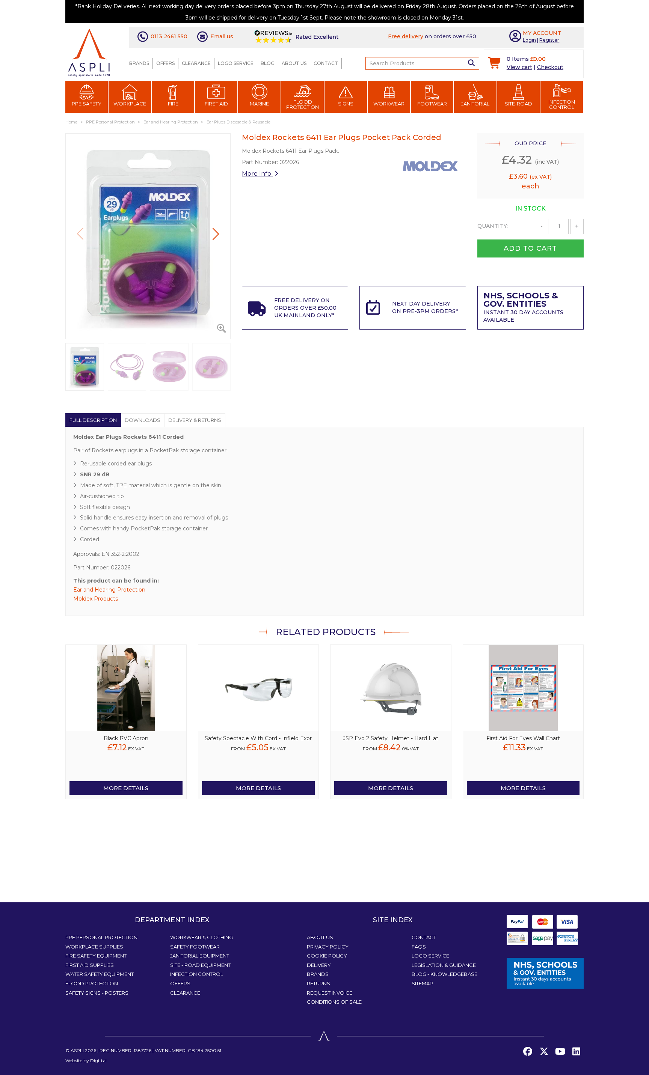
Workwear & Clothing (201, 937)
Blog (268, 63)
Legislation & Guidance (444, 965)
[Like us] (527, 1051)
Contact (326, 63)
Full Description (93, 420)
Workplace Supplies (94, 947)
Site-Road (518, 104)
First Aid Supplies (89, 965)
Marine (259, 104)
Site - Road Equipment (200, 965)
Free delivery (405, 36)
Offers (165, 63)
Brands (139, 63)
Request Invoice (329, 993)
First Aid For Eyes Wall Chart (523, 738)
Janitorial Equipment (199, 956)
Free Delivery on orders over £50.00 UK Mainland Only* (305, 308)
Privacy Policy (328, 947)
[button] (216, 234)
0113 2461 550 (169, 36)
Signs (345, 104)
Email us (221, 36)
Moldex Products (95, 598)
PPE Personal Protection (101, 937)
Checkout (550, 67)
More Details (125, 788)
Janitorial (475, 104)
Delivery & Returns (194, 420)
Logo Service (236, 63)
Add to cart (530, 248)
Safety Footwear (195, 947)
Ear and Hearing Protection (109, 589)
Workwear (388, 104)
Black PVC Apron (126, 738)
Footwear (432, 104)
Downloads (142, 420)
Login (529, 40)
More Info (257, 173)
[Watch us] (559, 1051)
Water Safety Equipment (99, 974)
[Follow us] (543, 1051)
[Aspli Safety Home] (89, 51)
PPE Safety (86, 104)
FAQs (419, 947)
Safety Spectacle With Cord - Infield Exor (258, 738)
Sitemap (422, 983)
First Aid (216, 104)
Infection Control (561, 104)
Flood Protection (302, 104)
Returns (318, 983)
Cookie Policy (327, 956)
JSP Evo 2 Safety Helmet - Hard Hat (390, 738)
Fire (173, 104)
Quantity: (492, 226)
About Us (294, 63)
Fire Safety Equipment (96, 956)
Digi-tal (98, 1060)
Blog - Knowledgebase (444, 974)
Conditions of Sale (334, 1002)
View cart (519, 67)
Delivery (319, 965)
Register (549, 40)
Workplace (129, 104)
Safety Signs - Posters (96, 993)
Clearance (196, 63)
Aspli (77, 1050)
